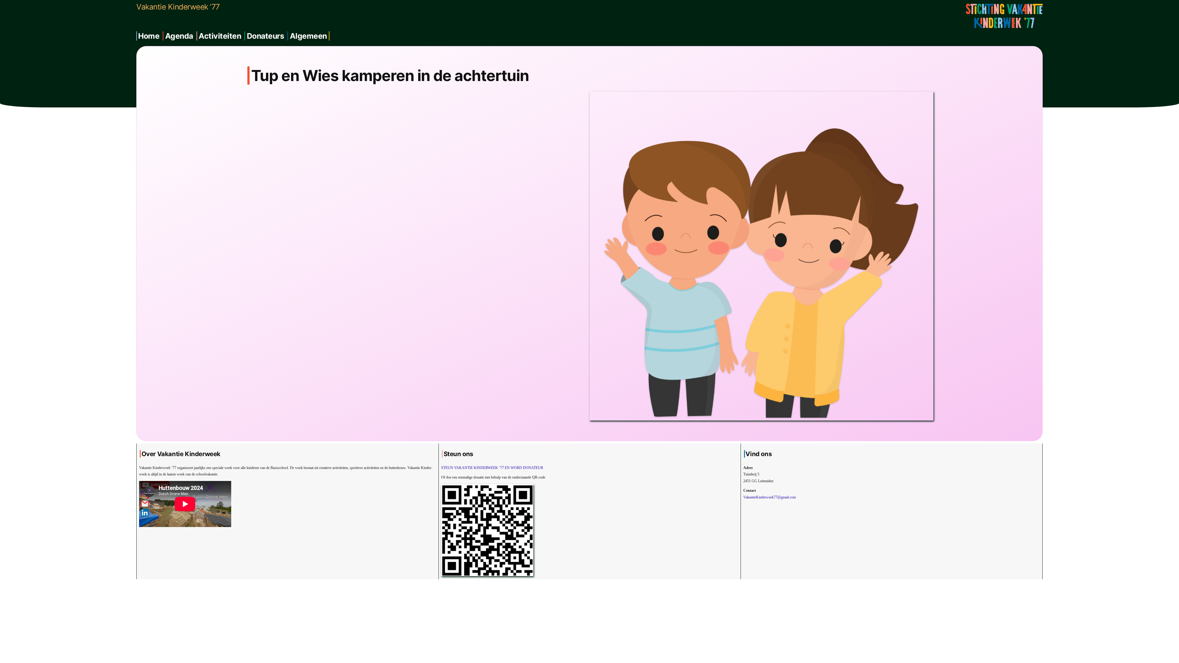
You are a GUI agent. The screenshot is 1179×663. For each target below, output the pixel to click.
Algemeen (308, 36)
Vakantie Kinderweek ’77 (178, 6)
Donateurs (265, 36)
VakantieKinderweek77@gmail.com (769, 497)
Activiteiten (220, 36)
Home (148, 36)
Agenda (179, 36)
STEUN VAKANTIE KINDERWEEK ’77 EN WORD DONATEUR (492, 468)
